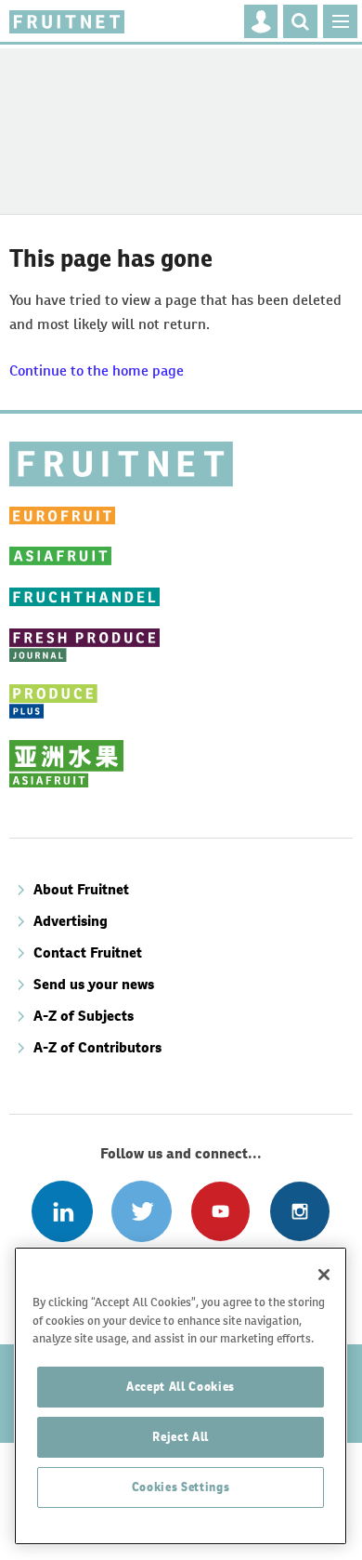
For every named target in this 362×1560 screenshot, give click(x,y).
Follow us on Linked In (62, 1211)
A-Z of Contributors (97, 1047)
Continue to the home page (96, 370)
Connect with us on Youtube (220, 1211)
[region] (180, 1396)
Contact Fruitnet (87, 952)
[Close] (324, 1274)
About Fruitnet (81, 889)
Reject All (180, 1437)
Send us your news (93, 984)
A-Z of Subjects (83, 1015)
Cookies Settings (181, 1487)
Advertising (70, 921)
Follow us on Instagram (299, 1211)
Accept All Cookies (180, 1387)
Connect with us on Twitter (141, 1211)
